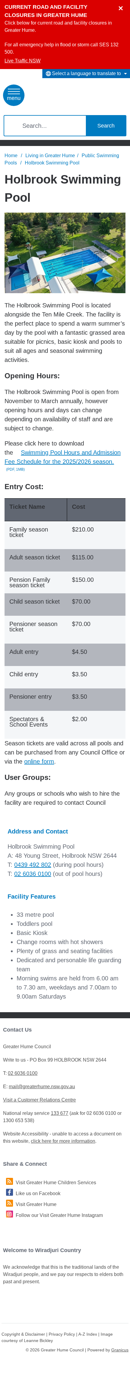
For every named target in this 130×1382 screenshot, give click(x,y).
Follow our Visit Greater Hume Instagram (59, 1215)
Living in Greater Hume (50, 155)
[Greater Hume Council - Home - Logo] (49, 94)
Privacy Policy (62, 1334)
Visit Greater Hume (36, 1204)
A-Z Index (87, 1334)
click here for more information (63, 1141)
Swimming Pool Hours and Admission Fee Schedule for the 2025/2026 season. (63, 460)
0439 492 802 (32, 864)
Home (11, 155)
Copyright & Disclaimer (23, 1334)
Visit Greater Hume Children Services (56, 1182)
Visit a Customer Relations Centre (39, 1099)
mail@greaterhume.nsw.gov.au (42, 1086)
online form (39, 761)
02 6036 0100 (32, 873)
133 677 (59, 1113)
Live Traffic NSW (23, 60)
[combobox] (86, 73)
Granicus (119, 1349)
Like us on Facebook (38, 1193)
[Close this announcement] (123, 6)
